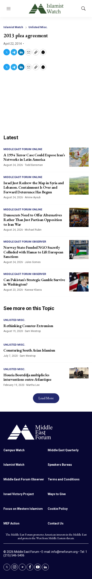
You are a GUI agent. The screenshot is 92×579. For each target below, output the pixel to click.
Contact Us (56, 523)
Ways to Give (57, 494)
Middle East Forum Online (22, 149)
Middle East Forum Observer (24, 241)
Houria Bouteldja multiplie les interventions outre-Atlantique (27, 377)
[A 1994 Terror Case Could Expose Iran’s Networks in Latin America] (79, 157)
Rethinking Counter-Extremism (28, 325)
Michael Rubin (33, 229)
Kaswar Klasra (33, 289)
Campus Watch (14, 450)
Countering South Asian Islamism (29, 350)
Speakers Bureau (60, 464)
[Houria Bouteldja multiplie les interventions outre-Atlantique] (79, 373)
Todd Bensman (34, 165)
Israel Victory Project (18, 494)
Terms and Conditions (64, 479)
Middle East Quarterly (63, 450)
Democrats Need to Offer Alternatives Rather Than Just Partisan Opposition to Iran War (32, 220)
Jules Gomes (33, 262)
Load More (46, 398)
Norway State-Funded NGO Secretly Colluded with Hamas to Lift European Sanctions (33, 252)
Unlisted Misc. (38, 27)
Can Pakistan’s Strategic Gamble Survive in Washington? (34, 282)
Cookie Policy (58, 508)
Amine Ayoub (32, 197)
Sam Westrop (33, 331)
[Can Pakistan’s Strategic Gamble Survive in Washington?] (79, 282)
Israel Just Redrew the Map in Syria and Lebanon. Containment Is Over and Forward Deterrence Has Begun (33, 187)
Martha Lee (33, 385)
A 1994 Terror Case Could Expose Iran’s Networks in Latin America (34, 157)
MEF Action (11, 523)
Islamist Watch (13, 27)
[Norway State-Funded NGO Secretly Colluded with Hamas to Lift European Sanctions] (79, 249)
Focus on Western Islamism (23, 508)
